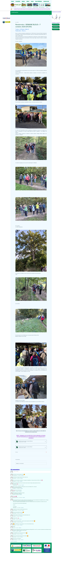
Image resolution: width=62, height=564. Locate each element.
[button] (49, 15)
